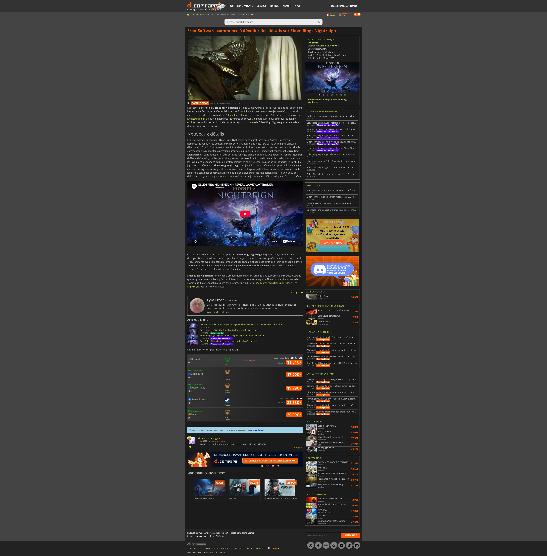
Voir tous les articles (218, 312)
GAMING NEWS (200, 103)
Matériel (287, 6)
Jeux (231, 6)
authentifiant (257, 430)
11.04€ (293, 362)
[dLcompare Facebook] (317, 545)
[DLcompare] (196, 543)
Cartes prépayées (245, 6)
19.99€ (293, 388)
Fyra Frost (214, 103)
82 (191, 362)
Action (322, 45)
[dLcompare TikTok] (348, 545)
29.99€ (293, 414)
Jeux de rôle (333, 45)
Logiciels (261, 6)
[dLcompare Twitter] (310, 545)
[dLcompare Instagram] (325, 545)
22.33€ (293, 402)
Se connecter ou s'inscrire (344, 6)
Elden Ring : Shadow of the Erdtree (245, 115)
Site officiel (313, 42)
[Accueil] (188, 15)
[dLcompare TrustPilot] (333, 545)
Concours (274, 6)
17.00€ (293, 374)
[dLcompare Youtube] (340, 545)
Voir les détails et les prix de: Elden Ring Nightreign (327, 100)
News (297, 6)
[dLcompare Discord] (356, 545)
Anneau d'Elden (196, 118)
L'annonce (249, 122)
